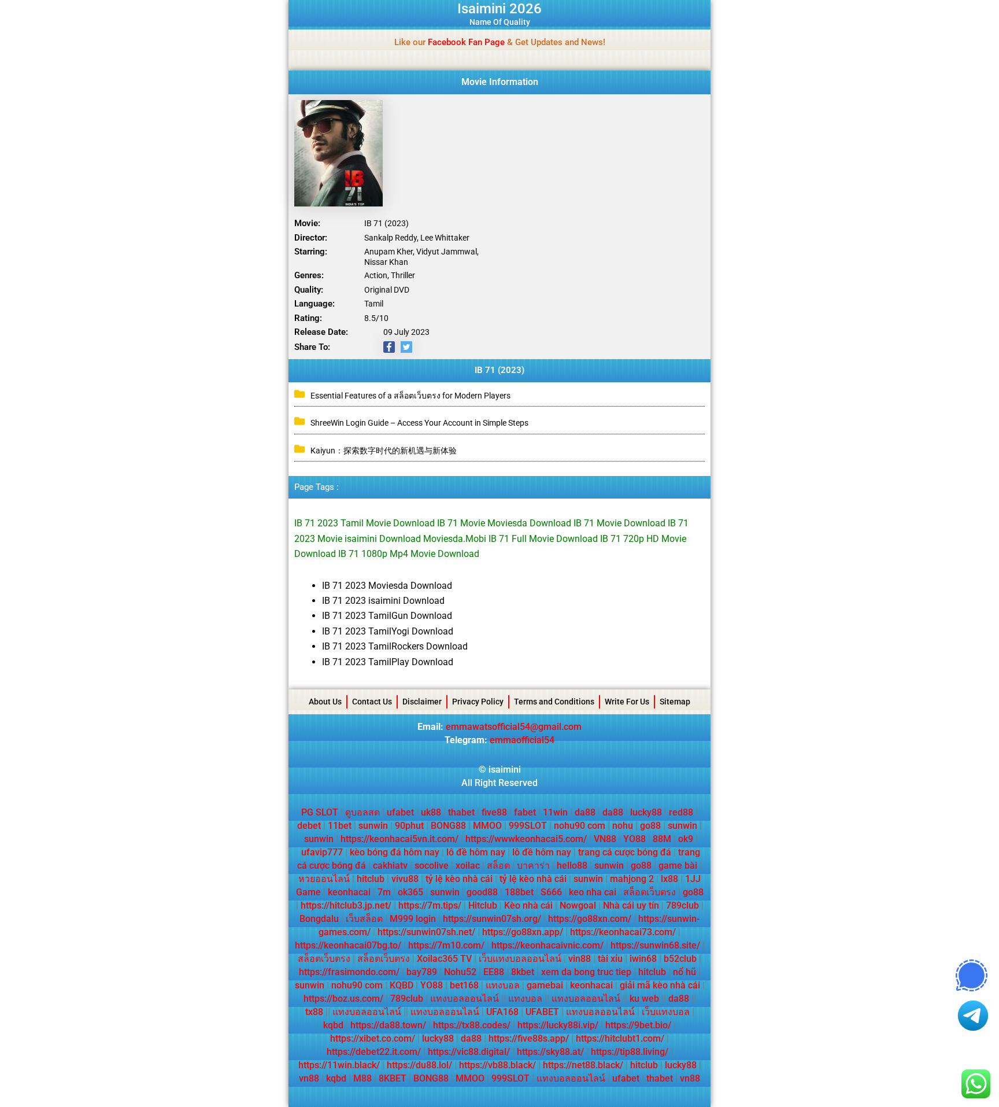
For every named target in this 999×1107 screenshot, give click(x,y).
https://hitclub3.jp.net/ (346, 905)
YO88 (634, 838)
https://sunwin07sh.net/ (426, 932)
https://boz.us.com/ (343, 998)
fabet (525, 812)
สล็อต (498, 865)
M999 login (413, 918)
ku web (644, 998)
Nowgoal (578, 905)
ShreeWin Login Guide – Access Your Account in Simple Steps (419, 422)
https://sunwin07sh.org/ (492, 918)
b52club (680, 958)
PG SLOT (319, 812)
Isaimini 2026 (499, 9)
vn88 (309, 1078)
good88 (482, 892)
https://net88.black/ (583, 1065)
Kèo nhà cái (528, 905)
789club (682, 905)
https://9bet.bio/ (638, 1025)
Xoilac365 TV (444, 958)
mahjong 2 (632, 878)
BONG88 (448, 825)
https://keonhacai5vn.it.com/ (399, 838)
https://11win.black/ (339, 1065)
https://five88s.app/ (529, 1038)
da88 (585, 812)
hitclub (370, 878)
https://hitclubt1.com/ (620, 1038)
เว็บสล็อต (364, 918)
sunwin (373, 825)
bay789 (421, 971)
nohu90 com (579, 825)
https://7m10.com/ (446, 945)
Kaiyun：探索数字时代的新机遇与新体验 (383, 450)
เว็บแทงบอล (666, 1011)
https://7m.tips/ (429, 905)
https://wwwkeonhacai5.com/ (526, 838)
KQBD (401, 985)
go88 (650, 825)
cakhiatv (390, 865)
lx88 (669, 878)
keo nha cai (592, 892)
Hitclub (482, 905)
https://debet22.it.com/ (374, 1051)
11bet (340, 825)
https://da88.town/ (388, 1025)
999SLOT (528, 825)
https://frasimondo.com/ (349, 971)
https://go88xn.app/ (522, 932)
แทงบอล (503, 985)
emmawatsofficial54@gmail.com (514, 726)
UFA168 (502, 1011)
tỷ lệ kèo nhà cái (459, 878)
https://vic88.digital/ (469, 1051)
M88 (362, 1078)
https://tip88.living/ (629, 1051)
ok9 (685, 838)
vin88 (579, 958)
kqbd (333, 1025)
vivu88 (405, 878)
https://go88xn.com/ (589, 918)
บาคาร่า (533, 865)
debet (309, 825)
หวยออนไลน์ (324, 878)
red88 (681, 812)
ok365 (410, 892)
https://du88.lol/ (419, 1065)
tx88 (314, 1011)
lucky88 (646, 812)
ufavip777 (322, 852)
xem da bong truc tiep (586, 971)
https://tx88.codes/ (471, 1025)
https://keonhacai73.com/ (623, 932)
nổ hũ (684, 971)
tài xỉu (610, 958)
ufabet (400, 812)
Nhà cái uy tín (631, 905)
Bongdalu (319, 918)
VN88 (605, 838)
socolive (432, 865)
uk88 (431, 812)
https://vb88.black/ (497, 1065)
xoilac (468, 865)
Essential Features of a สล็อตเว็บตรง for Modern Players (410, 395)
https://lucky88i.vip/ (557, 1025)
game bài (677, 865)
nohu (622, 825)
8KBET (392, 1078)
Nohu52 (460, 971)
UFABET (542, 1011)
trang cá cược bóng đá (624, 852)
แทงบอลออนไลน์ (464, 998)
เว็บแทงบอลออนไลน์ (520, 958)
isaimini (505, 769)
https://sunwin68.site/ (655, 945)
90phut (409, 825)
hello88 (572, 865)
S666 (551, 892)
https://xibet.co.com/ (372, 1038)
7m (384, 892)
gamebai (545, 985)
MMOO (487, 825)
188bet (519, 892)
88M (662, 838)
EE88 (493, 971)
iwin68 (643, 958)
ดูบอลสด (362, 812)
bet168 (464, 985)
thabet (461, 812)
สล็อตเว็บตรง (649, 892)
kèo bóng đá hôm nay (394, 852)
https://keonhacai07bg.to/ (348, 945)
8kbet (522, 971)
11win (555, 812)
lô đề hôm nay (475, 852)
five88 (494, 812)
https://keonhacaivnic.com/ (547, 945)
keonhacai (349, 892)
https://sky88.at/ (550, 1051)
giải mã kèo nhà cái (660, 985)
